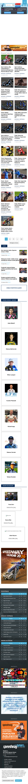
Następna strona (14, 243)
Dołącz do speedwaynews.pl (10, 761)
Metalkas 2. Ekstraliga (6, 73)
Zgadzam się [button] (18, 780)
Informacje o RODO (8, 767)
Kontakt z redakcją (8, 759)
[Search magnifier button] (13, 5)
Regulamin (6, 764)
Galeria (4, 246)
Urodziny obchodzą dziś (8, 485)
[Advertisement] (14, 30)
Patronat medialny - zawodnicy (9, 300)
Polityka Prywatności (8, 766)
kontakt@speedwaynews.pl (10, 756)
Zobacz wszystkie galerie (14, 288)
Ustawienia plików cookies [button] (8, 780)
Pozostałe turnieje (19, 208)
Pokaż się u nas (7, 762)
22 (21, 239)
